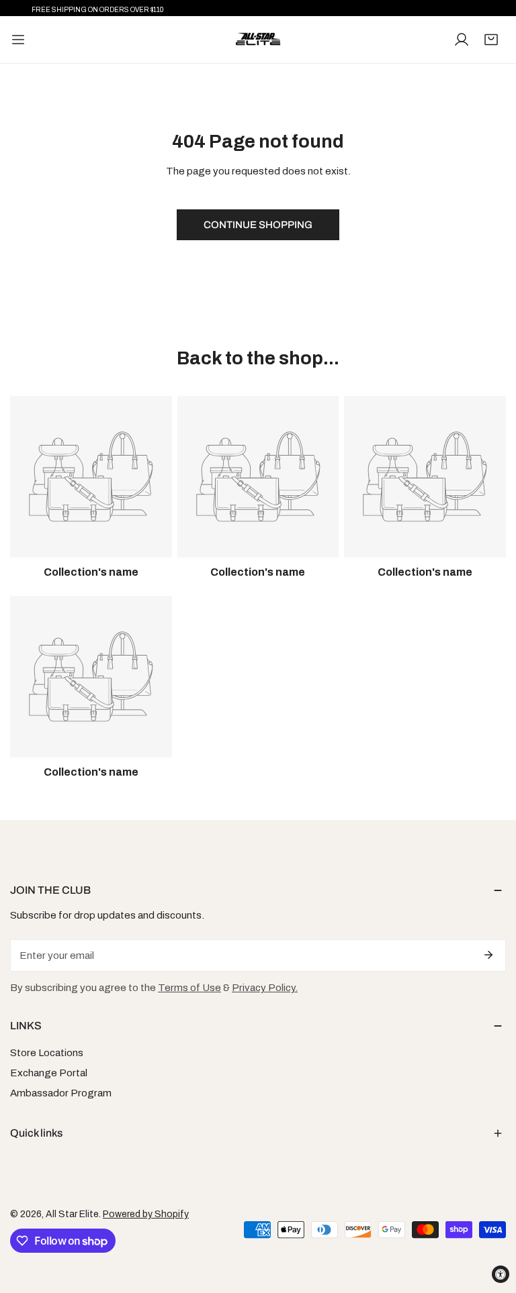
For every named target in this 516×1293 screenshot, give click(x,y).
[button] (491, 39)
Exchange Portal (48, 1073)
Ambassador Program (61, 1093)
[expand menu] (18, 39)
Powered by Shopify (146, 1214)
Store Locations (46, 1052)
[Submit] (488, 954)
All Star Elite (72, 1214)
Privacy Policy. (265, 987)
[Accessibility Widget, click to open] (500, 1274)
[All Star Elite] (258, 40)
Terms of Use (189, 987)
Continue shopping (258, 224)
